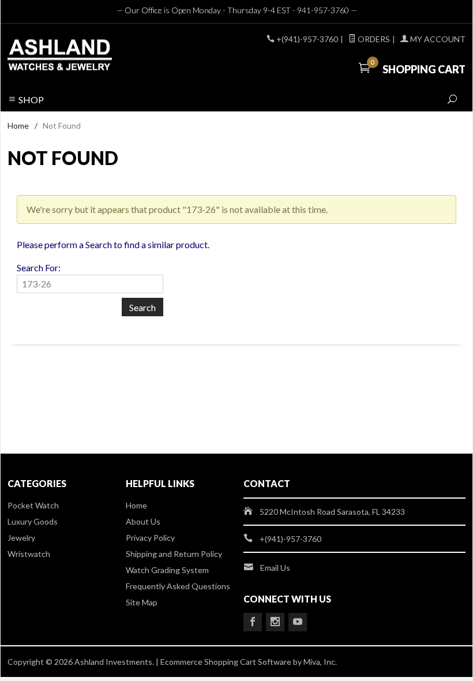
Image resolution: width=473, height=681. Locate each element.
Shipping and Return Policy (174, 554)
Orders (373, 39)
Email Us (275, 568)
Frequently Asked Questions (178, 586)
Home (18, 125)
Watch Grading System (167, 570)
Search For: (39, 267)
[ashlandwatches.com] (95, 56)
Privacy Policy (150, 537)
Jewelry (21, 537)
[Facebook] (252, 622)
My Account (437, 39)
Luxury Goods (32, 521)
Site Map (141, 602)
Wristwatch (28, 554)
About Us (143, 521)
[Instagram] (275, 622)
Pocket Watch (33, 505)
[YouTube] (297, 622)
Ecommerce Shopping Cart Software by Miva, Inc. (248, 662)
